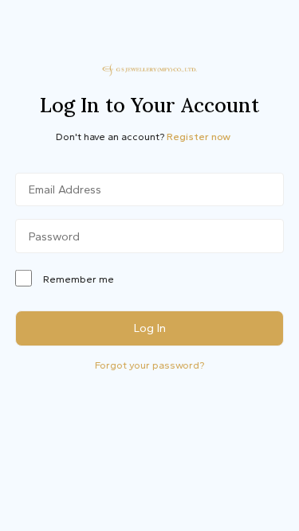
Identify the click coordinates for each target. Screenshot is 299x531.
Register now (198, 137)
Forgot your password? (149, 365)
